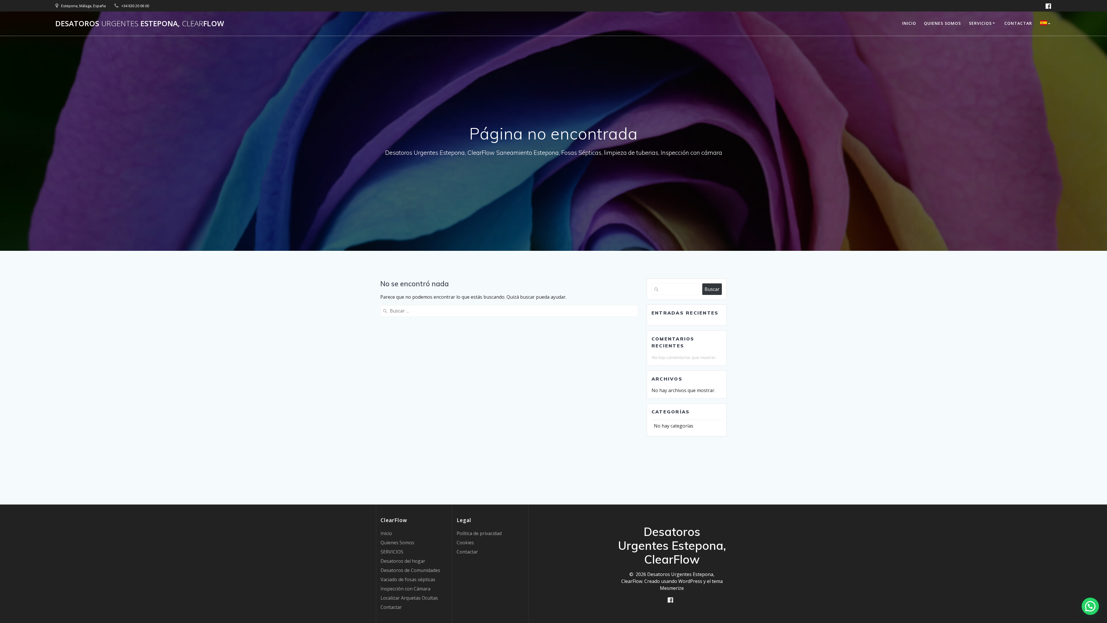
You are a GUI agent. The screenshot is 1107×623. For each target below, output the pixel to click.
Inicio (909, 23)
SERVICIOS (980, 23)
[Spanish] (1046, 23)
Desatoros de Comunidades (410, 570)
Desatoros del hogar (403, 561)
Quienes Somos (942, 23)
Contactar (1018, 23)
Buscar (712, 289)
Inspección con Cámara (405, 589)
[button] (1090, 606)
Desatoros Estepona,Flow (139, 23)
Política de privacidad (479, 533)
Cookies (465, 542)
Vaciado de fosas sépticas (408, 579)
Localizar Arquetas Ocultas (409, 598)
